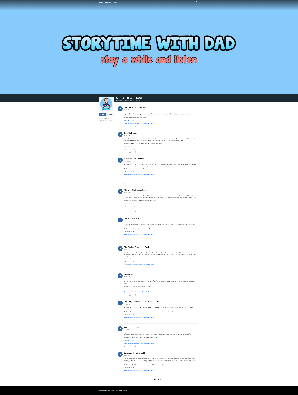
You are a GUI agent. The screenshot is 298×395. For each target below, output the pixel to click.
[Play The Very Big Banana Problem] (120, 191)
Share (103, 114)
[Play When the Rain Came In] (120, 160)
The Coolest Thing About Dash (136, 247)
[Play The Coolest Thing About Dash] (120, 248)
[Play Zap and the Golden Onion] (120, 328)
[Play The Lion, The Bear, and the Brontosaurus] (120, 303)
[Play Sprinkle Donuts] (120, 134)
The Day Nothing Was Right (135, 107)
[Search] (196, 2)
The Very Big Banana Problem (136, 190)
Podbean (108, 392)
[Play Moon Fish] (120, 275)
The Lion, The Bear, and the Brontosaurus (141, 302)
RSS (111, 114)
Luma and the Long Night (134, 353)
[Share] (135, 126)
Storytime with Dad (129, 97)
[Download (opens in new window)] (130, 126)
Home (101, 2)
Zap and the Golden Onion (135, 327)
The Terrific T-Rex (131, 219)
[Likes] (125, 126)
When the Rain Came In (134, 159)
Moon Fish (128, 274)
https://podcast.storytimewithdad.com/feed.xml (128, 100)
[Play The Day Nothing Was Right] (120, 108)
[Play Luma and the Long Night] (120, 354)
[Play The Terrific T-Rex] (120, 220)
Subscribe (108, 2)
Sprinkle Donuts (130, 133)
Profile (115, 2)
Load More (157, 379)
